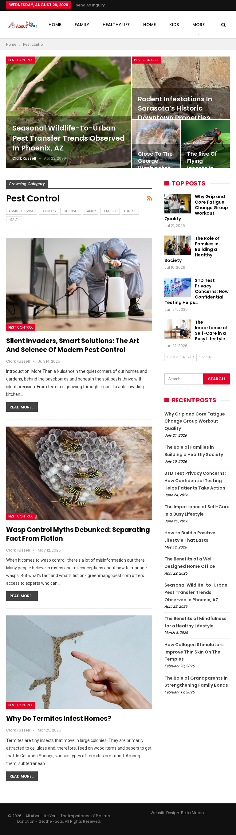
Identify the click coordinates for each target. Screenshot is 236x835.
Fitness (130, 211)
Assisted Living (22, 211)
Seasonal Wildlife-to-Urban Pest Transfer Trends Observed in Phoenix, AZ (68, 138)
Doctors (48, 211)
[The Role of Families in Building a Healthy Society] (177, 245)
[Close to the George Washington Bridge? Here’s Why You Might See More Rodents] (156, 143)
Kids (174, 24)
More (198, 24)
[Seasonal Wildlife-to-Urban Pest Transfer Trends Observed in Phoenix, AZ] (69, 112)
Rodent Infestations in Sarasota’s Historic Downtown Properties (175, 108)
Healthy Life (116, 24)
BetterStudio (192, 812)
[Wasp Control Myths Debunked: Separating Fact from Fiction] (79, 473)
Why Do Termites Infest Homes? (59, 718)
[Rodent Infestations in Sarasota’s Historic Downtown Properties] (180, 87)
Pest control (20, 59)
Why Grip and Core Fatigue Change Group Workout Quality (196, 207)
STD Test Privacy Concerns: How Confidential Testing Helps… (196, 291)
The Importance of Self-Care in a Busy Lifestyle (211, 330)
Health (14, 219)
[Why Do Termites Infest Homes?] (79, 662)
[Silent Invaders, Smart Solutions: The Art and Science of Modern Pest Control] (79, 284)
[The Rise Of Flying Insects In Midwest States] (205, 143)
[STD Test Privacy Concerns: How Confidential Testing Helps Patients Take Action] (177, 287)
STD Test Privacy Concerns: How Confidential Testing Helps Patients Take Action (195, 480)
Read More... (22, 407)
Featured (110, 211)
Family (82, 24)
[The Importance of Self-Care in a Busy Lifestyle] (177, 329)
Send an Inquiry (90, 5)
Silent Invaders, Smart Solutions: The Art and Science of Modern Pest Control (72, 345)
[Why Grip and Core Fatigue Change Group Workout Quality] (177, 203)
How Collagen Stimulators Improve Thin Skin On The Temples (194, 652)
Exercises (71, 211)
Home (55, 24)
